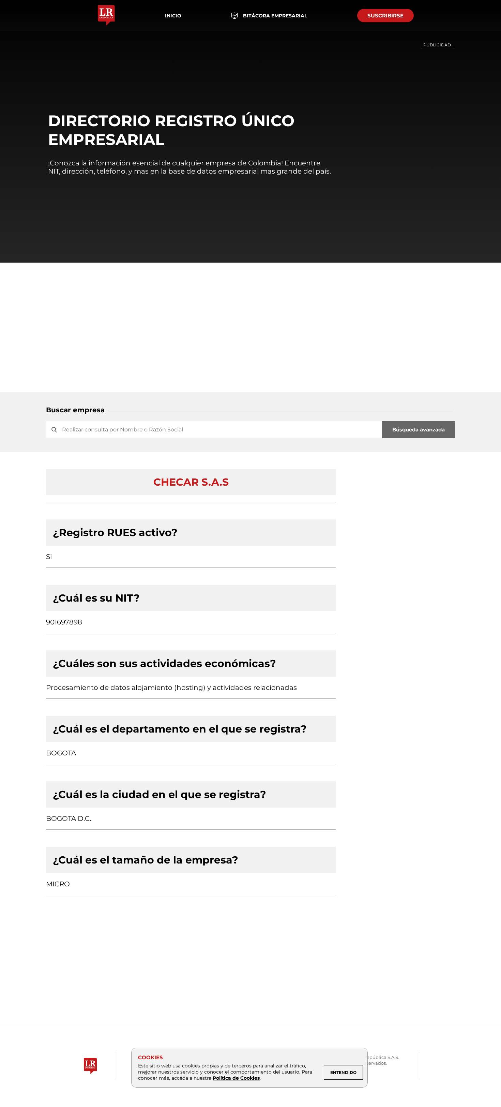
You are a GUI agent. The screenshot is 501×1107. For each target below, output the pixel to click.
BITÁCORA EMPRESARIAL (275, 16)
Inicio (173, 16)
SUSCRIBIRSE (385, 15)
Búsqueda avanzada (418, 429)
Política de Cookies (236, 1078)
